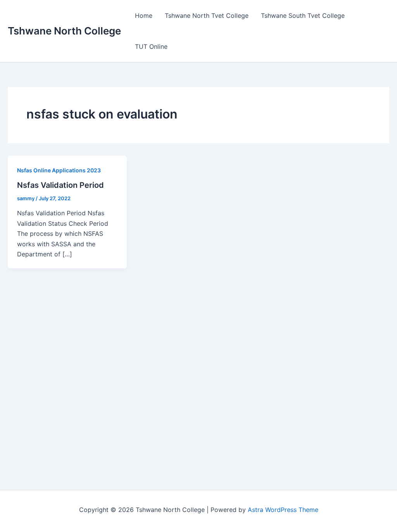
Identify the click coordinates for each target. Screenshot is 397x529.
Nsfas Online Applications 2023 (59, 170)
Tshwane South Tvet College (303, 15)
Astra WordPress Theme (283, 510)
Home (143, 15)
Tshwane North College (64, 31)
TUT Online (151, 46)
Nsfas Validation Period (60, 185)
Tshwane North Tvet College (207, 15)
